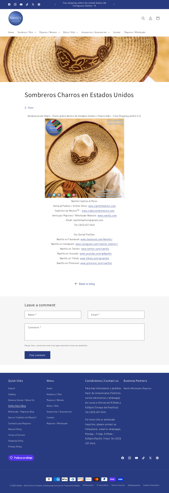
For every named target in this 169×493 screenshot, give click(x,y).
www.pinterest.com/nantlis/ (96, 263)
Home (49, 388)
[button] (26, 32)
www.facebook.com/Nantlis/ (96, 239)
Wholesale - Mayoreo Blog (21, 411)
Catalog (12, 394)
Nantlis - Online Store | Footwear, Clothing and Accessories (40, 485)
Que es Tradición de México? (22, 417)
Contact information (151, 485)
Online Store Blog (17, 405)
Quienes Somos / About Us (21, 400)
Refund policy (88, 485)
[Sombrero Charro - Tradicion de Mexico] (84, 158)
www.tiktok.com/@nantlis (94, 258)
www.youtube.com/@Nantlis (96, 253)
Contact (50, 417)
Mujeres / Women (55, 400)
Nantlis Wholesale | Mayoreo (137, 388)
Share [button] (31, 107)
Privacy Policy (15, 446)
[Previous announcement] (55, 4)
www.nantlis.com (107, 215)
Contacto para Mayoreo (19, 423)
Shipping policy (134, 485)
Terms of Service (16, 434)
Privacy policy (102, 485)
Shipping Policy (15, 440)
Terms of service (118, 485)
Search (11, 388)
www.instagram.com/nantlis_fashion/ (97, 243)
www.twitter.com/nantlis (95, 248)
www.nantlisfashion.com (102, 205)
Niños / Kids (53, 405)
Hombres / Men (54, 394)
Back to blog (87, 284)
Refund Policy (15, 429)
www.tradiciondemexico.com (98, 210)
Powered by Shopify (72, 485)
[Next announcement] (114, 4)
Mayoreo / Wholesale (57, 423)
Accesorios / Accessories (59, 411)
